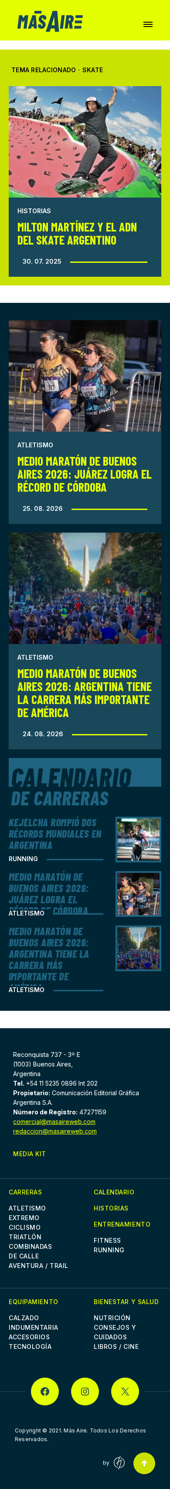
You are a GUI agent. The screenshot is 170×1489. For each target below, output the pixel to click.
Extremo (24, 1217)
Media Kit (29, 1153)
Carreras (25, 1192)
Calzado (24, 1317)
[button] (148, 24)
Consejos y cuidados (115, 1332)
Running (23, 858)
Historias (34, 211)
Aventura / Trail (38, 1265)
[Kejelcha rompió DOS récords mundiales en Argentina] (138, 839)
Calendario (114, 1192)
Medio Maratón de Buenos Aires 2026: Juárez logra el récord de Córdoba (84, 473)
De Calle (24, 1256)
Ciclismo (25, 1227)
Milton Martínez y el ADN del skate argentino (77, 233)
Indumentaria (33, 1327)
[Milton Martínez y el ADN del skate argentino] (85, 142)
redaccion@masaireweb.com (55, 1131)
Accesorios (29, 1337)
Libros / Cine (116, 1346)
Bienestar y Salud (126, 1301)
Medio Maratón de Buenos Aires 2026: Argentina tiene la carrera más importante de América (84, 693)
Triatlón (25, 1237)
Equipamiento (33, 1301)
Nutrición (112, 1317)
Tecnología (30, 1346)
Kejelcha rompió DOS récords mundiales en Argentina (55, 833)
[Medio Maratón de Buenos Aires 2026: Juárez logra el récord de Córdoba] (85, 376)
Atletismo (35, 445)
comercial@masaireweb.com (54, 1121)
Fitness (107, 1240)
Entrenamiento (122, 1224)
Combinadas (30, 1246)
